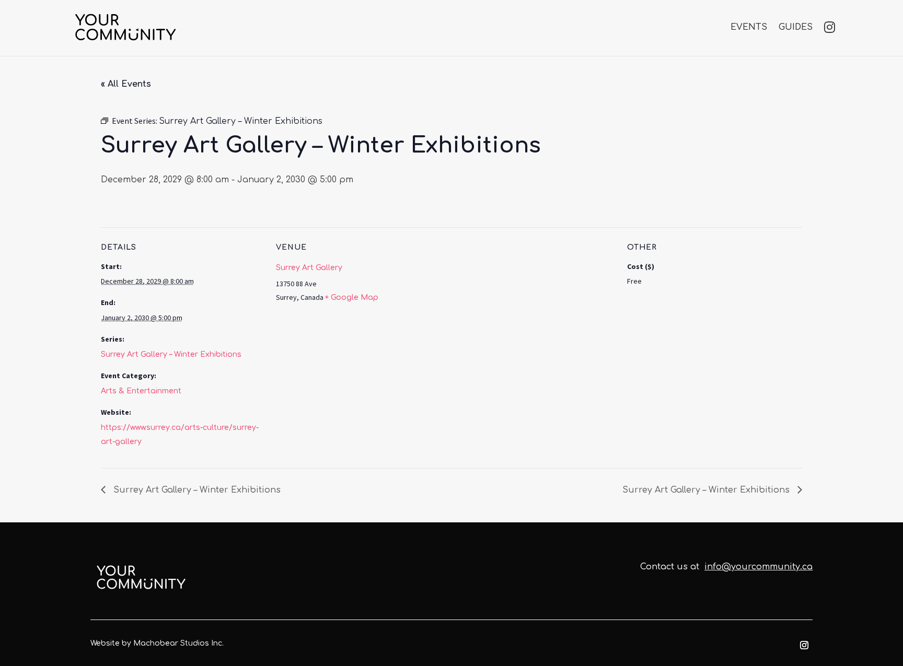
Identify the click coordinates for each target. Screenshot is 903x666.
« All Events (126, 84)
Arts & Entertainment (141, 391)
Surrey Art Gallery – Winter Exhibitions (171, 354)
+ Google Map (351, 297)
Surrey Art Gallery (309, 268)
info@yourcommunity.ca (758, 566)
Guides (796, 27)
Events (749, 27)
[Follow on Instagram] (804, 645)
